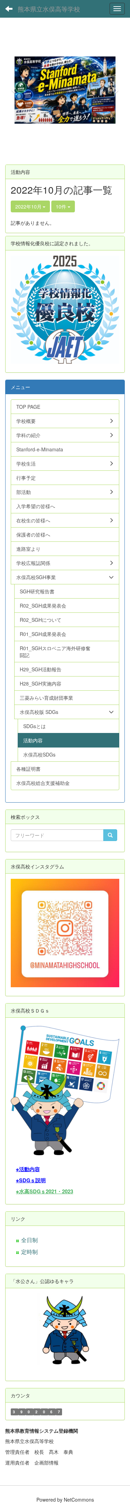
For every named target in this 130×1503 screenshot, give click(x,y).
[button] (14, 90)
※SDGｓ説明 (31, 1180)
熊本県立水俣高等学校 (49, 8)
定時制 (29, 1252)
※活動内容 (28, 1169)
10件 (62, 206)
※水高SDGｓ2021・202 (43, 1191)
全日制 (29, 1240)
